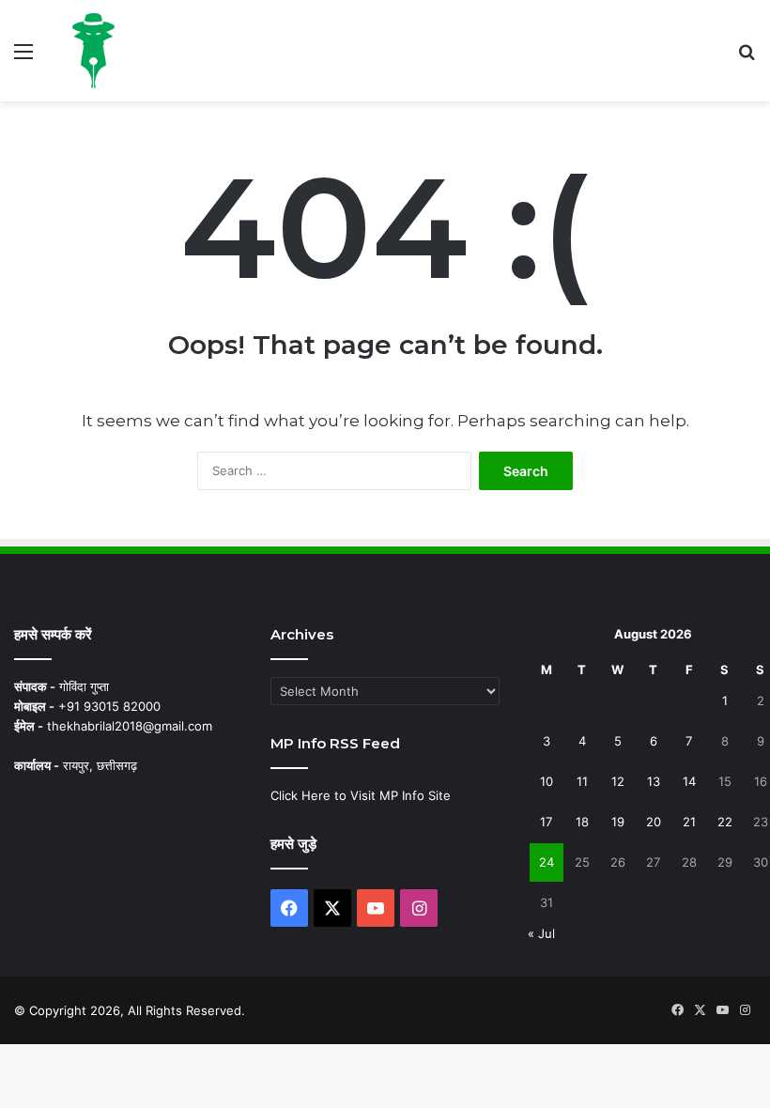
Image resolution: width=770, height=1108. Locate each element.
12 (617, 781)
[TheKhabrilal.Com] (93, 50)
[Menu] (23, 58)
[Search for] (746, 58)
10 (546, 781)
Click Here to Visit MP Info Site (360, 795)
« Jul (541, 933)
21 (689, 821)
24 (546, 861)
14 (689, 781)
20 (653, 821)
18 (582, 821)
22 (724, 821)
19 (617, 821)
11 (582, 781)
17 (546, 821)
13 (653, 781)
